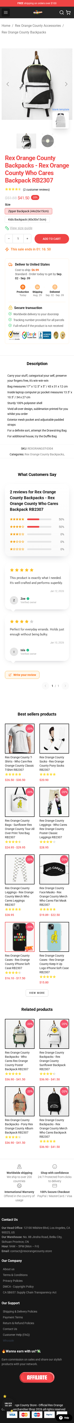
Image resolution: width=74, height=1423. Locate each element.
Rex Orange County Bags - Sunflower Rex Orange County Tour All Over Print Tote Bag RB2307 (19, 829)
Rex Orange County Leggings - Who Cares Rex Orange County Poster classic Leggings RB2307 (53, 829)
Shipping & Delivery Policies (20, 1311)
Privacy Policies (13, 1280)
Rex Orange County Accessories (38, 26)
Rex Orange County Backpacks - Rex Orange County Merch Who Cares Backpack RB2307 (53, 1128)
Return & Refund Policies (18, 1323)
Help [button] (66, 1417)
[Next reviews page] (65, 686)
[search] (61, 12)
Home (6, 26)
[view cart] (68, 12)
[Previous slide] (8, 84)
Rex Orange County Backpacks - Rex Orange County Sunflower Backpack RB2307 (52, 1061)
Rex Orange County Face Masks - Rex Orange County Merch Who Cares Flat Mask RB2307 (53, 896)
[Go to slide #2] (48, 141)
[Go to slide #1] (26, 141)
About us (8, 1269)
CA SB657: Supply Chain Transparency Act (30, 1292)
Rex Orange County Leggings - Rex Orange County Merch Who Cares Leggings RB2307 (19, 896)
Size (7, 204)
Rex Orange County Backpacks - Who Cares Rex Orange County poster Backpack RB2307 (17, 1061)
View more (37, 993)
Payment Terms (13, 1317)
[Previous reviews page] (45, 686)
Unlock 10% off (8, 1404)
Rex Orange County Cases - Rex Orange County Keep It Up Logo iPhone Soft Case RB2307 (54, 964)
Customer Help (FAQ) (16, 1334)
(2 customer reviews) (36, 189)
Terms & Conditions (15, 1275)
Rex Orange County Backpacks (24, 32)
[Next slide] (66, 84)
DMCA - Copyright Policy (18, 1286)
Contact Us (10, 1329)
